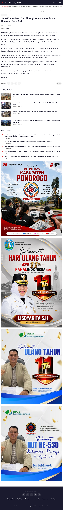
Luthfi (7, 28)
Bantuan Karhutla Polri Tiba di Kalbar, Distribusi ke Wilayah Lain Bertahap (34, 112)
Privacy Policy (36, 499)
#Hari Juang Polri (43, 6)
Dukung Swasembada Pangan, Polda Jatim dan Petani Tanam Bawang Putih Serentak (28, 141)
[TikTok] (35, 494)
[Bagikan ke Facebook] (8, 83)
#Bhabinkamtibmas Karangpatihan (29, 6)
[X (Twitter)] (27, 494)
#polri (9, 6)
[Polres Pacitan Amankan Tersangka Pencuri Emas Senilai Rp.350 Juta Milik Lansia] (6, 105)
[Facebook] (23, 494)
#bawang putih (16, 6)
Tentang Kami (11, 499)
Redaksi (19, 499)
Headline (9, 11)
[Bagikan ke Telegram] (19, 83)
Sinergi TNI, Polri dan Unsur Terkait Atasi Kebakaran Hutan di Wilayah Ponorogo (36, 94)
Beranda (3, 11)
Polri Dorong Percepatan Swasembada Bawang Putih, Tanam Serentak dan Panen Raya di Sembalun (32, 146)
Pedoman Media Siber (49, 499)
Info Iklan (27, 499)
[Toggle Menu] (60, 2)
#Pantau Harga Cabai (54, 6)
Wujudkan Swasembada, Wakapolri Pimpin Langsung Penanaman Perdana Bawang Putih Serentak (32, 151)
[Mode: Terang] (53, 2)
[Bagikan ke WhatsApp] (15, 83)
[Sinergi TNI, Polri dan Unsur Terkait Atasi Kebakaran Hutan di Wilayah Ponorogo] (6, 96)
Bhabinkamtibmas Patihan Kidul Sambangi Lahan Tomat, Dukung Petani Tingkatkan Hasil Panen (31, 156)
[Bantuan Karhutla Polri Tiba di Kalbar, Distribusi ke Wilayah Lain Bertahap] (6, 114)
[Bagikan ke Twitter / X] (12, 83)
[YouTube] (39, 494)
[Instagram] (31, 494)
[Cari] (56, 2)
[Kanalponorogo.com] (11, 2)
